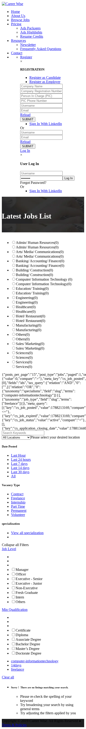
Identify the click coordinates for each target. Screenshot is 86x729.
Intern (20, 597)
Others (23, 334)
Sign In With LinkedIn (45, 124)
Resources (18, 41)
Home (15, 12)
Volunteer (18, 515)
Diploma (22, 635)
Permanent (18, 511)
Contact (16, 53)
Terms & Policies (14, 725)
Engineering (27, 298)
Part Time (18, 506)
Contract (17, 494)
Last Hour (18, 455)
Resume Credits (31, 36)
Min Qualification (15, 610)
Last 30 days (20, 472)
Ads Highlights (31, 32)
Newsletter (28, 45)
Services (24, 362)
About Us (18, 16)
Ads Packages (30, 28)
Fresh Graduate (27, 593)
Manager (22, 570)
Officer (21, 574)
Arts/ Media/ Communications (40, 252)
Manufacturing (28, 325)
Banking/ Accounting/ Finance (40, 261)
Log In (25, 151)
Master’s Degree (27, 649)
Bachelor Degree (28, 644)
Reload (25, 115)
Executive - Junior (29, 583)
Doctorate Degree (28, 653)
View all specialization (27, 533)
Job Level (9, 549)
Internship (18, 502)
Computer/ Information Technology (44, 279)
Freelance (18, 498)
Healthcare (26, 307)
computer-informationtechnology (34, 661)
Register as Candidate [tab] (45, 78)
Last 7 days (19, 464)
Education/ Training (32, 288)
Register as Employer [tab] (44, 82)
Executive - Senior (29, 579)
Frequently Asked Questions (40, 49)
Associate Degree (28, 639)
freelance (17, 669)
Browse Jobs (20, 20)
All (13, 476)
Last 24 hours (21, 459)
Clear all (8, 677)
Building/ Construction (34, 270)
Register (26, 57)
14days (16, 665)
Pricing (16, 24)
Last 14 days (20, 468)
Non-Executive (27, 588)
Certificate (23, 630)
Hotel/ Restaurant (30, 316)
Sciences (24, 353)
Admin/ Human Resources (37, 243)
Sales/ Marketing (30, 344)
